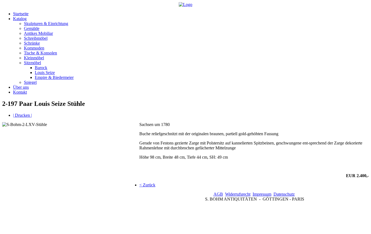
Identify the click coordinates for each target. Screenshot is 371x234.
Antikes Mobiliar (38, 33)
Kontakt (20, 92)
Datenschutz (284, 194)
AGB (218, 194)
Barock (41, 67)
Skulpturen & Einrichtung (46, 23)
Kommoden (34, 48)
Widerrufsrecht (237, 194)
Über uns (21, 87)
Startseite (21, 13)
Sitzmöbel (32, 62)
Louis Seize (45, 72)
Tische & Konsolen (40, 53)
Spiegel (30, 82)
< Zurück (147, 185)
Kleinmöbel (34, 58)
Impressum (262, 194)
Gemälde (31, 28)
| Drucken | (22, 115)
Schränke (32, 43)
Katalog (20, 18)
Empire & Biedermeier (54, 77)
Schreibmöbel (36, 38)
